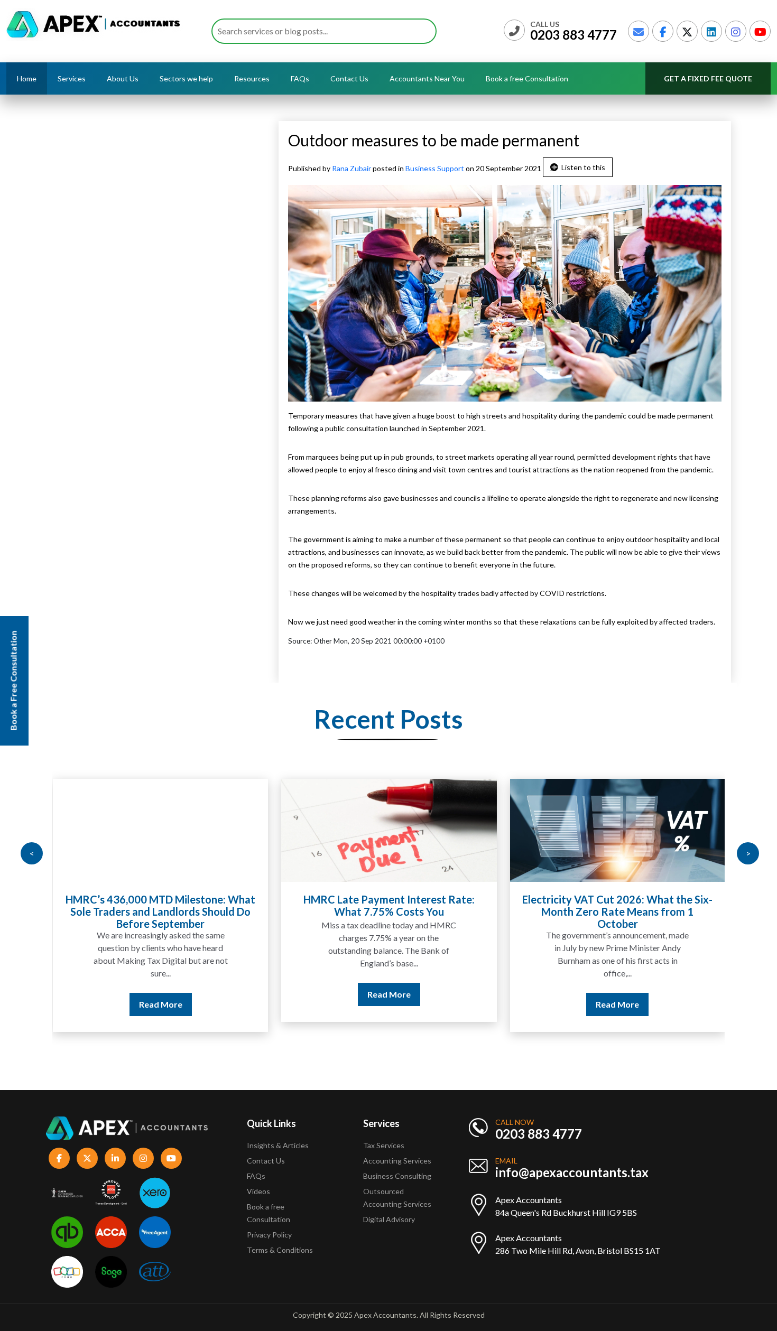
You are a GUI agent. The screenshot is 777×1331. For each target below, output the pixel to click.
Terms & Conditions (280, 1249)
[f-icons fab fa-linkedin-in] (115, 1158)
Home (26, 78)
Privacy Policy (269, 1234)
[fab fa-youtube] (760, 31)
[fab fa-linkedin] (711, 31)
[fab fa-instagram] (735, 31)
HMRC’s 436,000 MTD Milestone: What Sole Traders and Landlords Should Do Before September (160, 911)
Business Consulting (398, 1175)
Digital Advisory (389, 1219)
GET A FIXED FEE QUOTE (708, 78)
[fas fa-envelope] (638, 31)
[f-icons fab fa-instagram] (143, 1158)
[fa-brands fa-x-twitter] (687, 31)
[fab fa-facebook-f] (662, 31)
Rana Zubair (352, 168)
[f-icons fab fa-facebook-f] (59, 1158)
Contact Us (349, 78)
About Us (122, 78)
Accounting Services (397, 1160)
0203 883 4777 (573, 34)
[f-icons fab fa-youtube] (171, 1158)
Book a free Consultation (527, 78)
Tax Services (383, 1145)
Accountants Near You (427, 78)
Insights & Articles (278, 1145)
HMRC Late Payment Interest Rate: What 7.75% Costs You (389, 905)
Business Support (434, 168)
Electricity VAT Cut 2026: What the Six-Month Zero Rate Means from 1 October (617, 911)
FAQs (300, 78)
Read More (160, 1004)
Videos (258, 1191)
